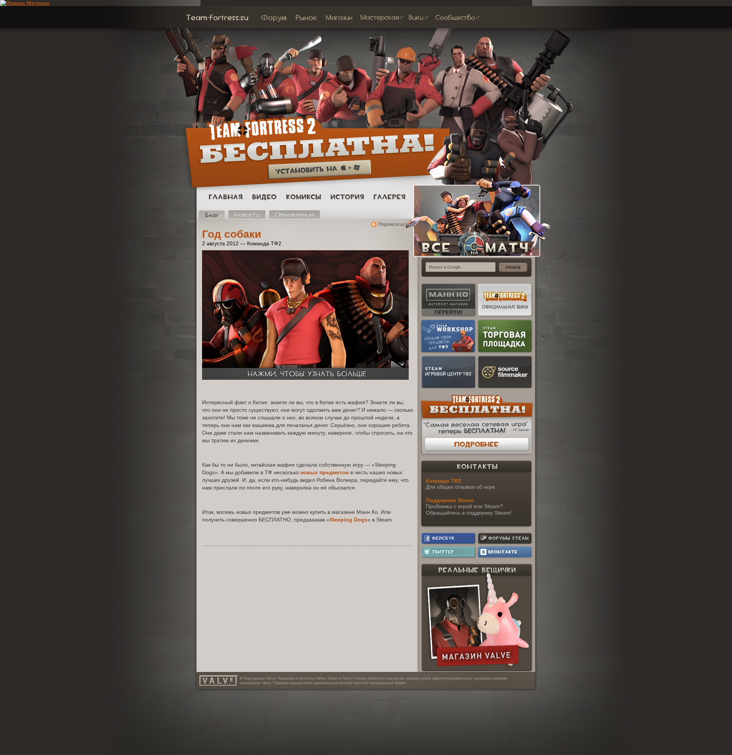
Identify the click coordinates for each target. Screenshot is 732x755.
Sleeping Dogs (348, 520)
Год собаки (231, 234)
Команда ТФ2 (443, 481)
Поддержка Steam (450, 500)
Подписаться (393, 224)
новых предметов (324, 472)
